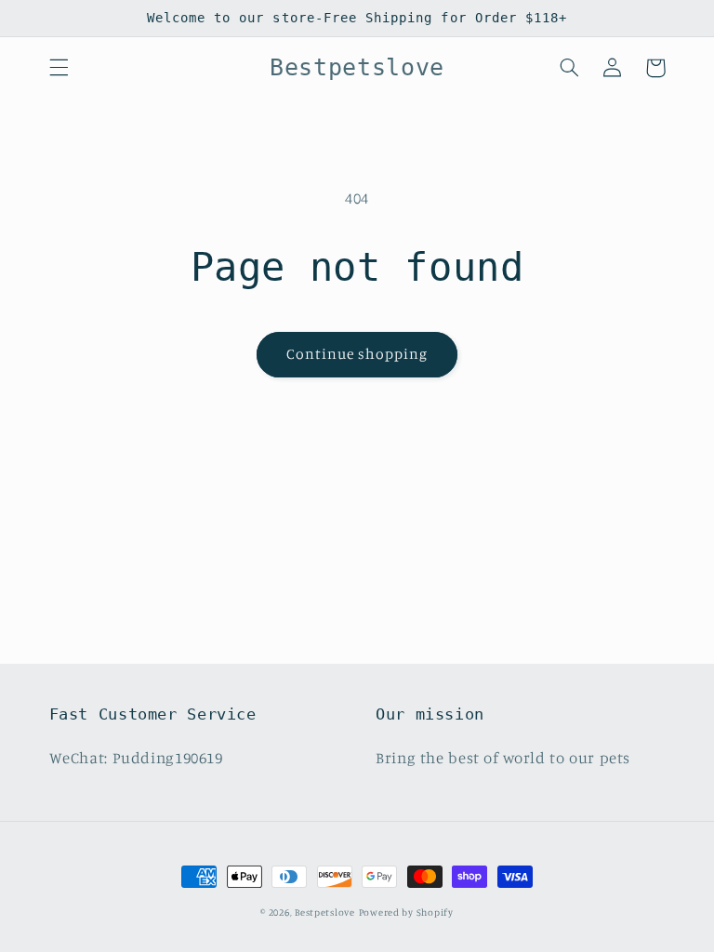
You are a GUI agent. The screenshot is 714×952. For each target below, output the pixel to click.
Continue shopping (357, 354)
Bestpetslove (325, 912)
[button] (58, 67)
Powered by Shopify (406, 912)
